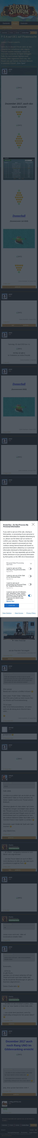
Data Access (19, 613)
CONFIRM (12, 605)
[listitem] (19, 563)
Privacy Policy (31, 613)
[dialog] (19, 569)
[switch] (30, 569)
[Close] (34, 525)
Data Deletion (7, 613)
